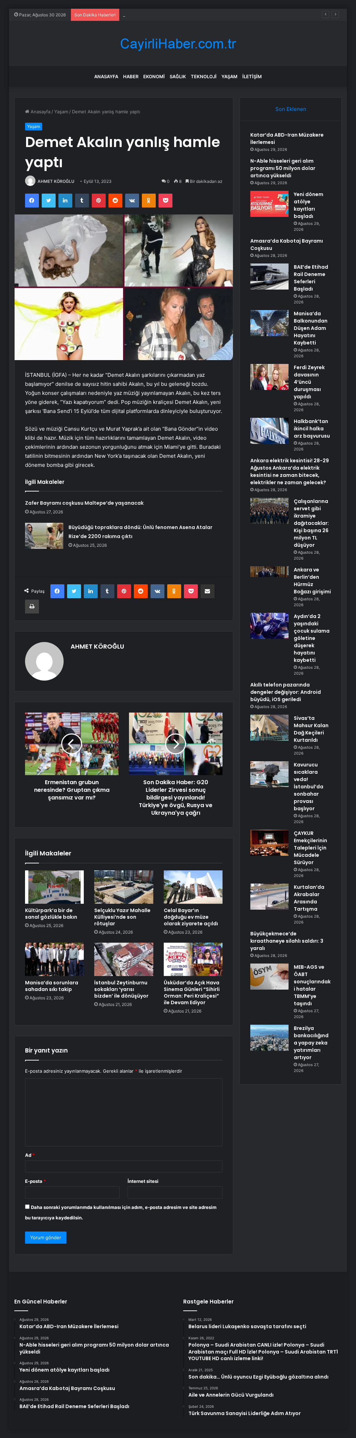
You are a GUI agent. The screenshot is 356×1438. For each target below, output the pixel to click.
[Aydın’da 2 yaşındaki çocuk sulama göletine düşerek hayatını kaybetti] (269, 626)
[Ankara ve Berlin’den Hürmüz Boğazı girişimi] (269, 579)
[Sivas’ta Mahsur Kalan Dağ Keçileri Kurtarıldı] (269, 728)
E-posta (35, 1181)
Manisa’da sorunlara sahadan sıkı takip (51, 986)
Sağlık (178, 76)
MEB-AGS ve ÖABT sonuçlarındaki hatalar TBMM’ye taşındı (312, 985)
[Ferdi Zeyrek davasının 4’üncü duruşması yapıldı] (269, 377)
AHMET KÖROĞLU (56, 181)
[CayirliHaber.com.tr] (178, 43)
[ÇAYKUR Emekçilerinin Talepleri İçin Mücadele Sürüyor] (269, 843)
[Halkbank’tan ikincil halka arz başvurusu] (269, 431)
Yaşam (229, 76)
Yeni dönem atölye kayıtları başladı (160, 14)
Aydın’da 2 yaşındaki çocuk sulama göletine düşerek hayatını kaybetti (312, 638)
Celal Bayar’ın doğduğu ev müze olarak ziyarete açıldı (191, 917)
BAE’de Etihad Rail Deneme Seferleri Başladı (311, 277)
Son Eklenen (290, 109)
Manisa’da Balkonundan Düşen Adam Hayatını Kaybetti (310, 328)
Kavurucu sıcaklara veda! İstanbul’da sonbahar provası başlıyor (308, 786)
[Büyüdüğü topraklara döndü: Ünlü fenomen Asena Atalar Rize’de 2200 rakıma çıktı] (44, 536)
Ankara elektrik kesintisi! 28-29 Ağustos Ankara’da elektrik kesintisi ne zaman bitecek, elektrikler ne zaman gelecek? (289, 471)
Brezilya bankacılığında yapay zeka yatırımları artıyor (311, 1043)
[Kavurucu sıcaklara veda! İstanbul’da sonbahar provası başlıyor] (269, 774)
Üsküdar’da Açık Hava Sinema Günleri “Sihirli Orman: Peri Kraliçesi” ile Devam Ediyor (192, 992)
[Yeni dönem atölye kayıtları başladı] (269, 204)
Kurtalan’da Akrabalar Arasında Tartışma (309, 898)
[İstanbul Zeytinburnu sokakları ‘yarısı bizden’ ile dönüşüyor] (123, 959)
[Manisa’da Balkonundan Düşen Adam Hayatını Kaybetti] (269, 323)
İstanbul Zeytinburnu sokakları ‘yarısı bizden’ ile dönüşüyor (121, 989)
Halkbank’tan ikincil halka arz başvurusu (312, 428)
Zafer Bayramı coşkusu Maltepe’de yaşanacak (84, 502)
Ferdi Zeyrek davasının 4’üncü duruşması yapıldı (309, 382)
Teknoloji (204, 76)
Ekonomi (154, 76)
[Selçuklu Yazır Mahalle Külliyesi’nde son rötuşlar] (123, 887)
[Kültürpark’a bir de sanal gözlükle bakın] (54, 887)
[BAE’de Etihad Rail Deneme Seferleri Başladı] (269, 276)
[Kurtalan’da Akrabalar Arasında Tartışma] (269, 897)
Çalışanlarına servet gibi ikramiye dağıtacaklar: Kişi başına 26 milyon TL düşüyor (311, 523)
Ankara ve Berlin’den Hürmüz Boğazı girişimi (312, 580)
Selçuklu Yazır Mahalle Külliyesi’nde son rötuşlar (122, 917)
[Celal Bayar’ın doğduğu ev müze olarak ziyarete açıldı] (193, 887)
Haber (130, 76)
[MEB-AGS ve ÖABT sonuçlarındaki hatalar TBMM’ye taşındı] (269, 977)
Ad (30, 1155)
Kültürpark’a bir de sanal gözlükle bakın (51, 913)
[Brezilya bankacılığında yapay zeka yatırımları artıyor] (269, 1038)
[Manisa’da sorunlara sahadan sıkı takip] (54, 959)
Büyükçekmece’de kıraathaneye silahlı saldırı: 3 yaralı (286, 941)
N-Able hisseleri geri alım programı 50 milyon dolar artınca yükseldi (282, 168)
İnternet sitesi (143, 1181)
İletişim (252, 76)
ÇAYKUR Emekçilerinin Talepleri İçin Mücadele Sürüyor (310, 848)
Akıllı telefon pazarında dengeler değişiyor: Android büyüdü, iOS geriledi (285, 692)
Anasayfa (106, 76)
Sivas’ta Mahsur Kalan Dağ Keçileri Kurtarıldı (311, 729)
